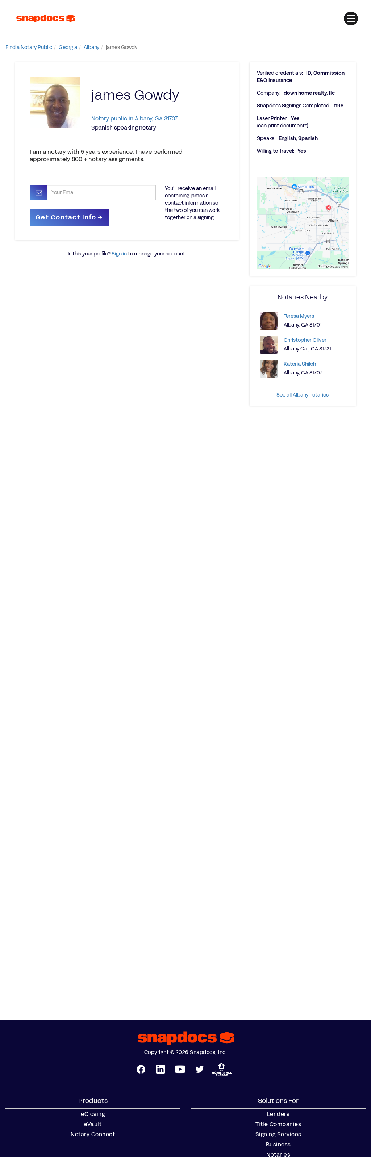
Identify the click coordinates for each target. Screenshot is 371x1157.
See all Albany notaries (302, 394)
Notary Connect (93, 1134)
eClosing (93, 1114)
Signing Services (278, 1134)
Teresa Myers (299, 316)
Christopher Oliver (305, 340)
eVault (92, 1124)
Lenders (278, 1114)
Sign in (119, 253)
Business (278, 1144)
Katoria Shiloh (300, 364)
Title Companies (278, 1124)
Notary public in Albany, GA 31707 (134, 118)
